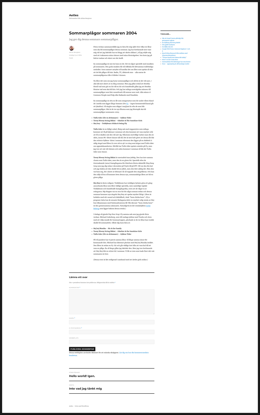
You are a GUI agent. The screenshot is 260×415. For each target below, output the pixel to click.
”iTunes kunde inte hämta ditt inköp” (174, 57)
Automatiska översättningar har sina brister (176, 62)
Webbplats (74, 338)
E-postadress (75, 328)
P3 (127, 104)
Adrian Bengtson (74, 52)
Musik (71, 58)
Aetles (73, 15)
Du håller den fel (167, 47)
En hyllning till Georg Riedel (171, 42)
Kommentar (74, 287)
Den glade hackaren (168, 45)
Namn (72, 318)
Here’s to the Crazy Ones (170, 60)
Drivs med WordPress (82, 406)
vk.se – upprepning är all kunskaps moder (175, 64)
